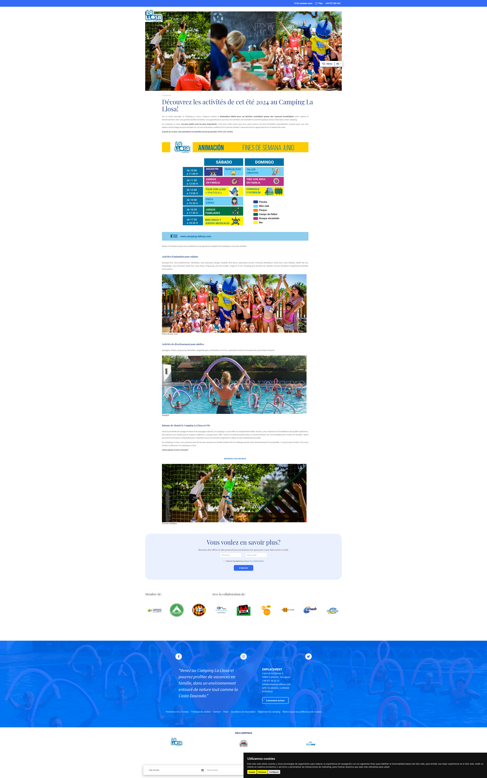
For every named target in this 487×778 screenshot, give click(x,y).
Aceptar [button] (252, 772)
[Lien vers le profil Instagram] (243, 656)
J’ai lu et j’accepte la (245, 561)
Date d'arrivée (154, 770)
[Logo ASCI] (243, 610)
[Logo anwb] (310, 610)
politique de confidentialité (253, 561)
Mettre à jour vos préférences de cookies (302, 711)
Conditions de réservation (243, 711)
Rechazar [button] (262, 772)
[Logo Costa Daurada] (221, 610)
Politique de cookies (201, 711)
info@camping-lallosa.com (276, 684)
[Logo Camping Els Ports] (243, 743)
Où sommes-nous (304, 3)
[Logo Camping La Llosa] (176, 741)
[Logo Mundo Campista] (177, 610)
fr (337, 64)
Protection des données (177, 711)
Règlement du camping (269, 711)
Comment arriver (275, 700)
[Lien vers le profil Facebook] (178, 656)
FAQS (225, 711)
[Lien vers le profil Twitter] (308, 656)
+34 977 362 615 (333, 3)
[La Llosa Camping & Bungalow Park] (154, 15)
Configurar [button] (274, 772)
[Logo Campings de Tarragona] (154, 610)
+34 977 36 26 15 (270, 680)
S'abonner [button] (243, 568)
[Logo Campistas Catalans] (199, 610)
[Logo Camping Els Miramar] (310, 743)
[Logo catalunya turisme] (288, 610)
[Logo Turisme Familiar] (266, 610)
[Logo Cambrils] (332, 610)
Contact (217, 711)
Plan (320, 3)
